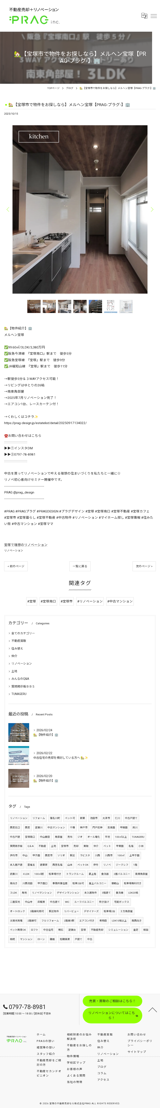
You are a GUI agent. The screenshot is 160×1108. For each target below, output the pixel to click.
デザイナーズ (91, 911)
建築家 (44, 864)
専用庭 (103, 920)
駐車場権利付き (132, 883)
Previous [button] (8, 209)
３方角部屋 (126, 911)
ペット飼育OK (18, 929)
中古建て (55, 901)
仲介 (14, 656)
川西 (97, 855)
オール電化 (94, 836)
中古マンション (56, 827)
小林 (141, 846)
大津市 (106, 818)
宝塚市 (65, 846)
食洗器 (105, 874)
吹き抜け (104, 901)
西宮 (27, 827)
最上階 (92, 874)
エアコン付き (86, 920)
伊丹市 (14, 855)
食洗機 (119, 892)
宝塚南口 (30, 836)
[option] (80, 209)
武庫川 (14, 874)
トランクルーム (75, 874)
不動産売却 (97, 929)
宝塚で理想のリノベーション (26, 545)
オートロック (17, 911)
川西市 (108, 855)
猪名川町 (55, 818)
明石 (60, 929)
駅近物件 (54, 911)
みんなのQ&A (20, 678)
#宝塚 (31, 601)
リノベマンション (42, 892)
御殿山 (115, 883)
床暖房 (41, 901)
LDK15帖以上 (119, 920)
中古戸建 (15, 836)
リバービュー (71, 911)
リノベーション (13, 550)
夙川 (135, 827)
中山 (25, 855)
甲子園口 (43, 883)
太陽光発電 (16, 920)
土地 (14, 671)
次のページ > (144, 566)
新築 (82, 818)
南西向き (137, 920)
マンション (26, 939)
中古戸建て (131, 818)
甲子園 (36, 855)
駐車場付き (55, 874)
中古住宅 (48, 929)
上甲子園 (134, 855)
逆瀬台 (72, 929)
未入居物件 (90, 892)
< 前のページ (16, 566)
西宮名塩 (57, 864)
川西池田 (27, 883)
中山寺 (28, 901)
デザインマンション (68, 892)
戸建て (78, 939)
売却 (76, 846)
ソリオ (61, 855)
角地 (24, 892)
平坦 (107, 836)
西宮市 (48, 855)
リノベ (107, 864)
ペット (107, 846)
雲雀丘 (31, 864)
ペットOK (83, 864)
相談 (145, 929)
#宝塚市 (67, 601)
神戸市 (84, 827)
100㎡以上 (121, 836)
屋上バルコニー (97, 883)
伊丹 (95, 864)
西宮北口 (15, 827)
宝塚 (83, 929)
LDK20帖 (133, 892)
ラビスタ (85, 855)
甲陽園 (124, 827)
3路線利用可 (37, 911)
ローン (41, 939)
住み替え (17, 648)
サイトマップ (137, 1051)
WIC (67, 901)
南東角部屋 (141, 874)
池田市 (94, 818)
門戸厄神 (97, 827)
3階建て (106, 892)
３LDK (13, 892)
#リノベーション (90, 601)
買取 (86, 846)
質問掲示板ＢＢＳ (23, 686)
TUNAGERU (18, 694)
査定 (135, 929)
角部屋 (58, 836)
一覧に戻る (80, 566)
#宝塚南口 (48, 601)
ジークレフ (122, 864)
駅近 (72, 855)
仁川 (117, 818)
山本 (70, 864)
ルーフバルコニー (84, 901)
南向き (14, 883)
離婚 (52, 939)
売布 (70, 836)
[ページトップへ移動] (153, 1009)
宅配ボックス (121, 901)
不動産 (42, 846)
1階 (135, 864)
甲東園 (120, 846)
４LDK (25, 874)
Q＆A (31, 846)
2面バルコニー (122, 874)
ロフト (34, 929)
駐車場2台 (109, 911)
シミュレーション (118, 929)
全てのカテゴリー (23, 633)
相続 (12, 939)
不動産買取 (18, 640)
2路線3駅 (69, 920)
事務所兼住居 (60, 883)
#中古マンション (120, 601)
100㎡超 (39, 874)
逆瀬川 (38, 827)
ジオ (80, 836)
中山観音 (45, 836)
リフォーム (38, 818)
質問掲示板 (16, 846)
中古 (89, 939)
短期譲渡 (65, 939)
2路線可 (32, 920)
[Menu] (153, 15)
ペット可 (70, 818)
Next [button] (152, 209)
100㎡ (121, 855)
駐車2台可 (78, 883)
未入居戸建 (16, 864)
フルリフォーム (50, 920)
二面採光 (15, 901)
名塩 (131, 846)
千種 (72, 827)
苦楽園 (111, 827)
